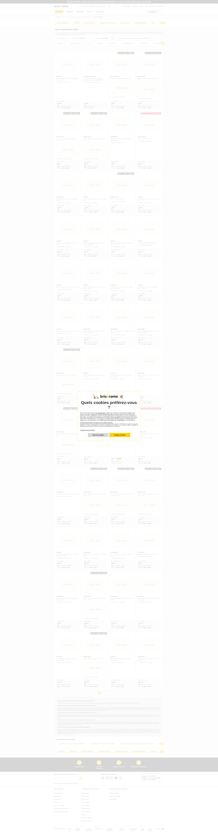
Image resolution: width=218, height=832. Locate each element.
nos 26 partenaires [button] (100, 413)
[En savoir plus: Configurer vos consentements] (98, 435)
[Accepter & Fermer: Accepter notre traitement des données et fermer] (119, 435)
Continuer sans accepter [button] (87, 429)
